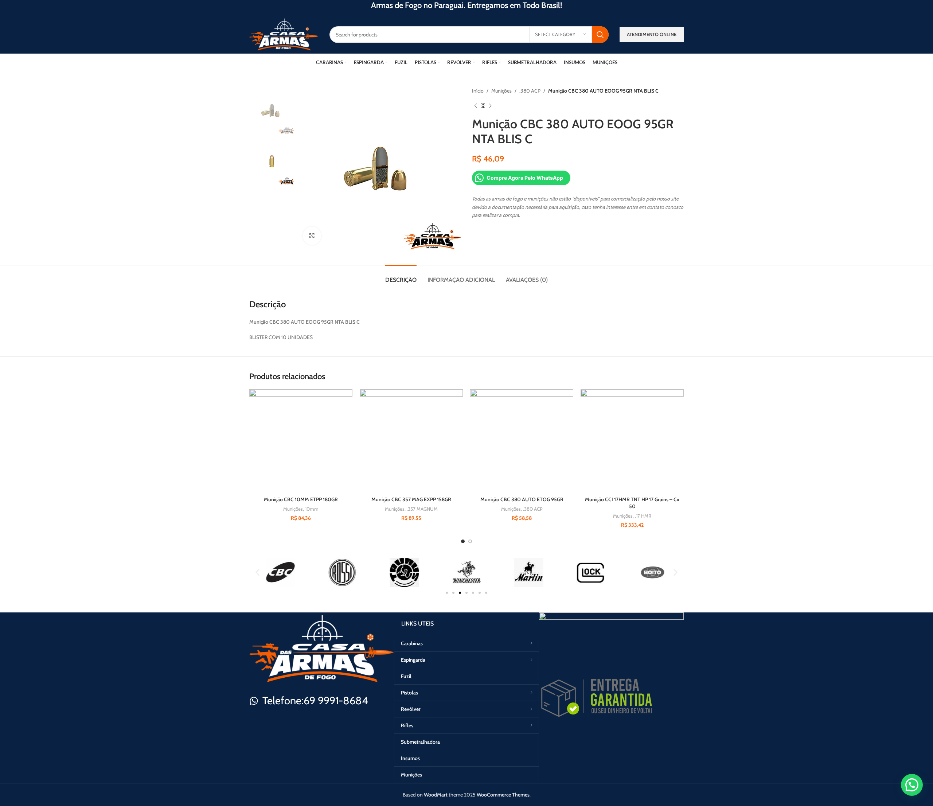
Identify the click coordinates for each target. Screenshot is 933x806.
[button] (257, 572)
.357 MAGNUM (422, 509)
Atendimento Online (651, 34)
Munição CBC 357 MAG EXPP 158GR (411, 499)
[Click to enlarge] (312, 236)
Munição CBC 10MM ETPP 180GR (301, 499)
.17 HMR (643, 516)
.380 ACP (529, 90)
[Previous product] (475, 105)
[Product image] (300, 440)
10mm (312, 509)
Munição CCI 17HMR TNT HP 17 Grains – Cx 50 (632, 503)
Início (478, 90)
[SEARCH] (600, 34)
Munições (501, 90)
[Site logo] (284, 34)
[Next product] (490, 105)
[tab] (401, 276)
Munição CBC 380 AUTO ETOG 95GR (521, 499)
